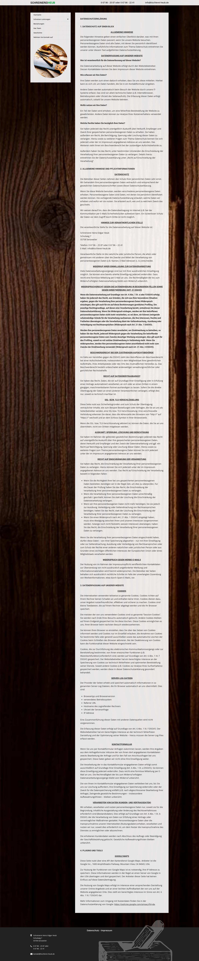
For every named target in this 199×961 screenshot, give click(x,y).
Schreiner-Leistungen (42, 19)
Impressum (106, 930)
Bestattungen (39, 24)
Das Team (37, 28)
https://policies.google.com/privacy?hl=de (134, 904)
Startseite (37, 15)
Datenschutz (93, 930)
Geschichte (38, 33)
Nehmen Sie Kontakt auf (43, 37)
